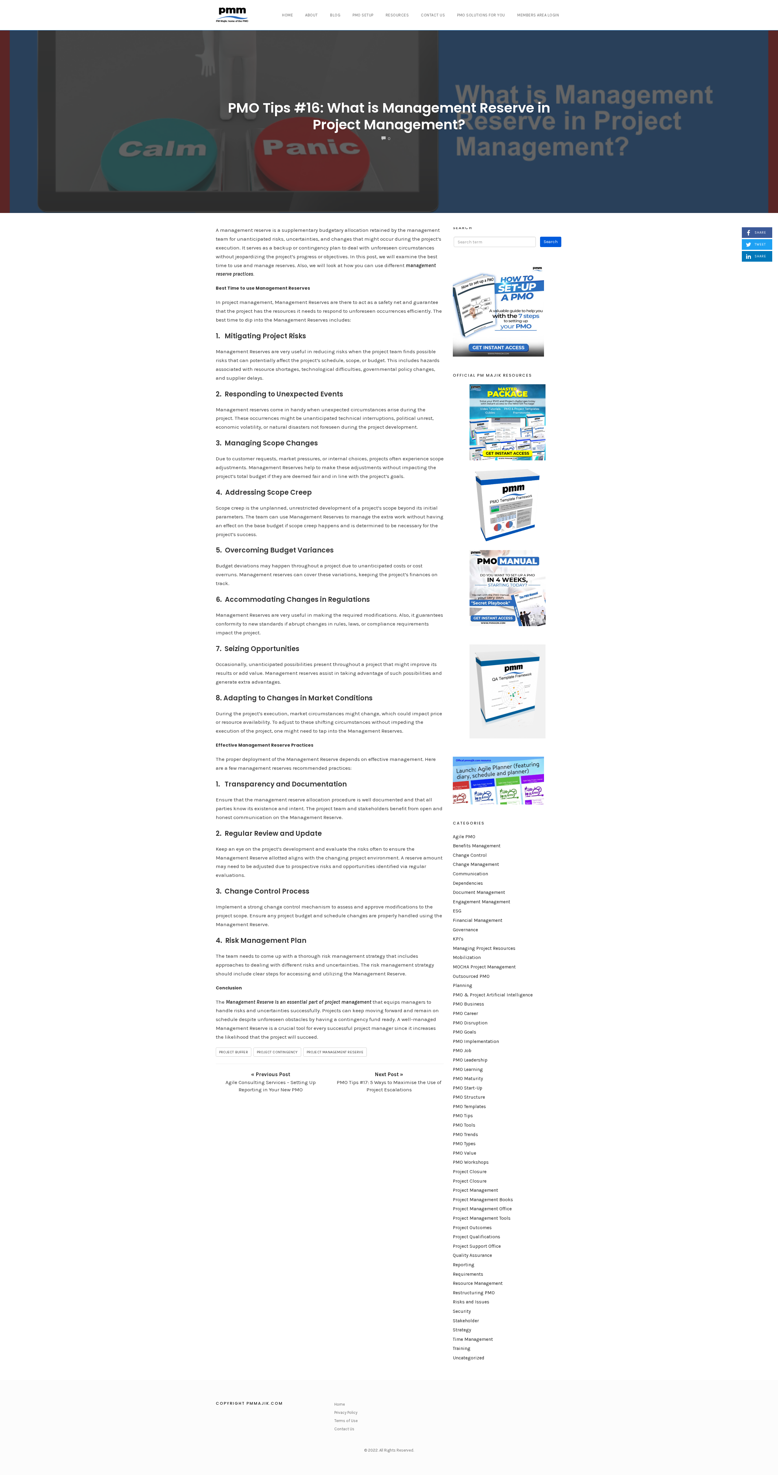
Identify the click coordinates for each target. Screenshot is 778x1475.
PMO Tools (464, 1125)
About (311, 15)
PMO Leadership (470, 1060)
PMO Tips (463, 1115)
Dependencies (468, 883)
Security (462, 1311)
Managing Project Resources (484, 948)
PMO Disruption (470, 1023)
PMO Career (465, 1013)
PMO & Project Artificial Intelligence (493, 995)
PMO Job (462, 1050)
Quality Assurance (472, 1255)
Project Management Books (483, 1199)
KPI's (458, 939)
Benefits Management (477, 846)
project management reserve (335, 1052)
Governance (465, 930)
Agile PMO (464, 836)
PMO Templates (469, 1106)
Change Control (470, 855)
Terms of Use (346, 1420)
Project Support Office (477, 1246)
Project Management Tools (482, 1218)
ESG (457, 911)
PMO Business (468, 1004)
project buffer (233, 1052)
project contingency (277, 1052)
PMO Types (464, 1143)
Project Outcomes (472, 1227)
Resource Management (478, 1283)
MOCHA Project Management (484, 967)
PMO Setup (363, 15)
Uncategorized (468, 1358)
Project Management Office (482, 1209)
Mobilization (467, 957)
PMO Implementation (476, 1041)
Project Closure (470, 1171)
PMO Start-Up (467, 1088)
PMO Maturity (468, 1078)
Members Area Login (538, 15)
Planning (462, 985)
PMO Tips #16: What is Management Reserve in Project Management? (389, 116)
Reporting (463, 1265)
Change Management (476, 864)
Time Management (473, 1339)
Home (287, 15)
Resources (397, 15)
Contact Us (433, 15)
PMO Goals (464, 1032)
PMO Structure (469, 1097)
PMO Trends (465, 1134)
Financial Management (477, 920)
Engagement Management (481, 902)
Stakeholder (466, 1320)
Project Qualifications (476, 1237)
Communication (470, 874)
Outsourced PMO (471, 976)
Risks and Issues (471, 1302)
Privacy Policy (345, 1412)
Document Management (479, 892)
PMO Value (464, 1153)
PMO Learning (468, 1069)
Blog (335, 15)
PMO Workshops (471, 1162)
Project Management (475, 1190)
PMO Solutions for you (481, 15)
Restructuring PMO (474, 1292)
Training (461, 1348)
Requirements (468, 1274)
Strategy (462, 1330)
